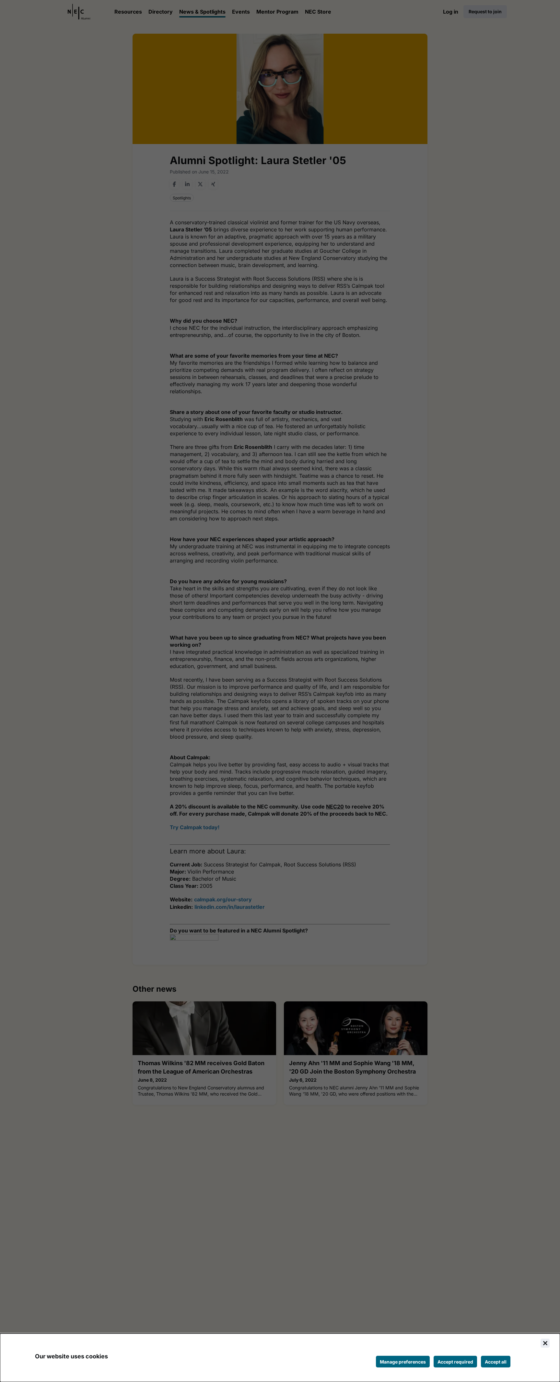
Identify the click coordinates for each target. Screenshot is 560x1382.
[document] (280, 1357)
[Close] (545, 1343)
